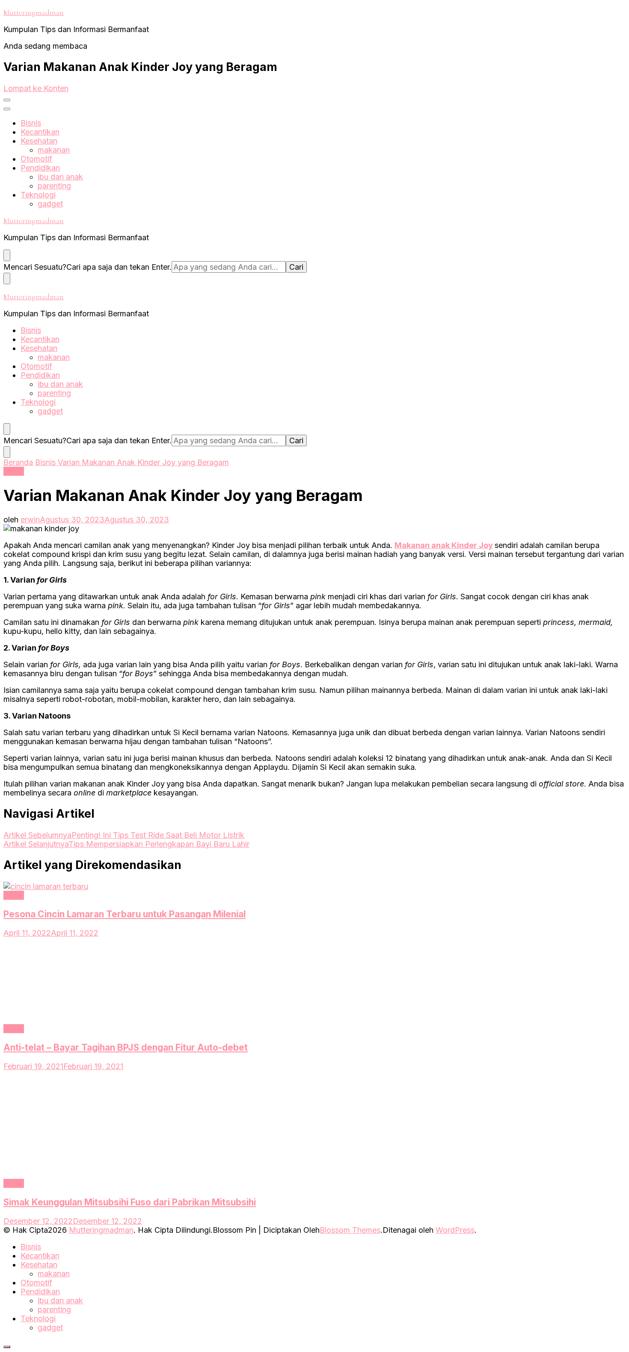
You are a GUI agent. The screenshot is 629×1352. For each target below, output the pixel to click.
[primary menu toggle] (6, 100)
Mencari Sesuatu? (34, 266)
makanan (54, 149)
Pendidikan (40, 167)
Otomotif (36, 158)
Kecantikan (40, 131)
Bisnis (31, 122)
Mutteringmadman (33, 12)
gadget (50, 203)
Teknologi (38, 194)
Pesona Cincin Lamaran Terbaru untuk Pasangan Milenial (124, 914)
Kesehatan (39, 140)
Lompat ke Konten (35, 88)
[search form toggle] (6, 255)
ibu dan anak (60, 176)
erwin (30, 519)
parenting (54, 185)
